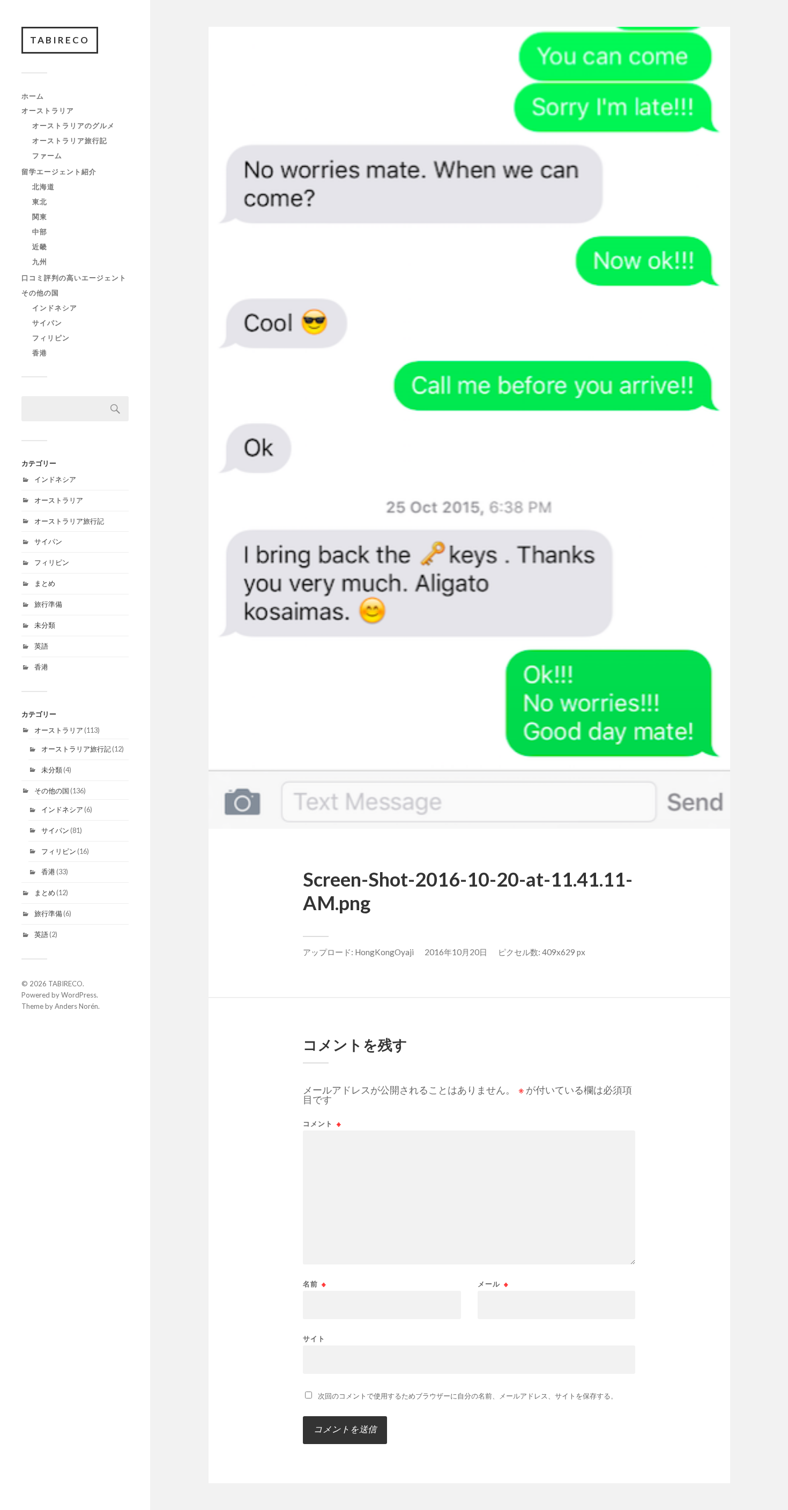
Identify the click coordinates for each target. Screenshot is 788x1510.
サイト (314, 1338)
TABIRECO (60, 40)
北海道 (43, 186)
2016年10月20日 (456, 952)
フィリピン (51, 337)
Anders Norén (76, 1006)
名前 (314, 1284)
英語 (41, 646)
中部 (39, 231)
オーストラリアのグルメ (73, 125)
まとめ (44, 583)
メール (493, 1284)
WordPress (78, 995)
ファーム (47, 155)
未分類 (44, 625)
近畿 (39, 246)
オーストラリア (47, 110)
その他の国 (40, 292)
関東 (39, 216)
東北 (39, 201)
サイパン (47, 322)
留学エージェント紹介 (58, 171)
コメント (322, 1123)
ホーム (32, 96)
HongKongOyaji (384, 952)
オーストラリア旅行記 (69, 140)
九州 (39, 261)
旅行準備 (48, 604)
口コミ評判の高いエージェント (74, 277)
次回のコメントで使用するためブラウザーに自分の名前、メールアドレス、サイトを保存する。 (468, 1396)
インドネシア (54, 307)
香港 (39, 352)
